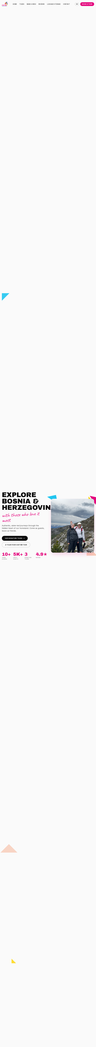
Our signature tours (13, 538)
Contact (66, 4)
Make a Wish (31, 4)
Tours (21, 4)
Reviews (42, 4)
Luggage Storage (53, 4)
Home (15, 4)
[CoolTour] (5, 4)
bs (77, 4)
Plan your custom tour (17, 545)
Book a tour (87, 4)
